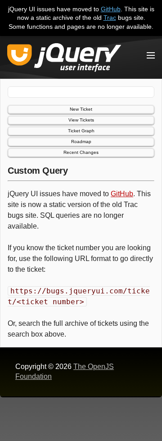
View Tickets (81, 119)
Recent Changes (81, 152)
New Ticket (81, 109)
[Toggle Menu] (151, 55)
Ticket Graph (81, 130)
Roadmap (81, 141)
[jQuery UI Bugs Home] (64, 59)
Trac (110, 17)
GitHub (111, 9)
